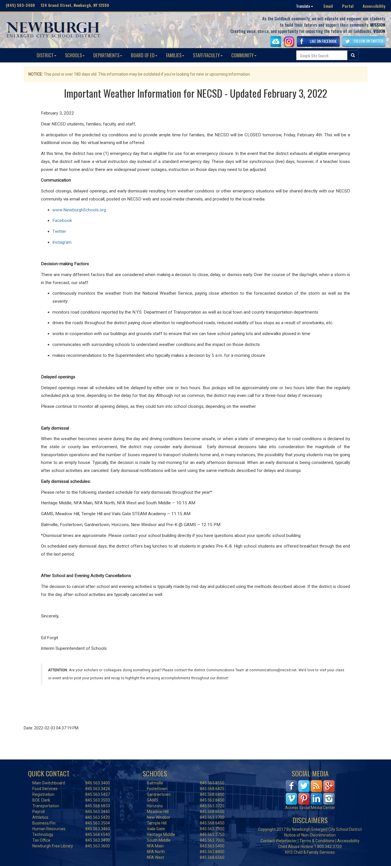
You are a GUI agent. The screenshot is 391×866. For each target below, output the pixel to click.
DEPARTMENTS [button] (106, 55)
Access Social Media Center (310, 807)
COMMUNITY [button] (242, 55)
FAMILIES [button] (173, 55)
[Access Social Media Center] (310, 792)
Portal (348, 6)
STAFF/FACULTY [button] (206, 55)
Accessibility (374, 6)
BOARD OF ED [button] (143, 55)
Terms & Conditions (317, 841)
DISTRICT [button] (45, 55)
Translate (303, 6)
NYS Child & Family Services (310, 852)
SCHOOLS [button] (73, 55)
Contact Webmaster (278, 841)
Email (328, 6)
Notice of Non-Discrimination (310, 835)
